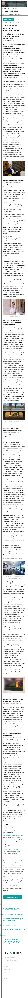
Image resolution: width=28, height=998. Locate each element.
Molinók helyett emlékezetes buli (14, 929)
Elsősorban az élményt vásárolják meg (13, 835)
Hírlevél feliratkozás (8, 974)
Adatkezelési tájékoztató (9, 968)
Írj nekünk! (6, 966)
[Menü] (3, 11)
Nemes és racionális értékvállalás (11, 849)
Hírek (5, 972)
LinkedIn (6, 980)
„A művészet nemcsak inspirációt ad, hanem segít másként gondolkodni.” (12, 941)
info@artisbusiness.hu (9, 962)
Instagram (6, 978)
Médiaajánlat (7, 969)
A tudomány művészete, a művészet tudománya (11, 909)
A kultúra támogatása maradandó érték (13, 828)
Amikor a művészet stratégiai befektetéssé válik (13, 919)
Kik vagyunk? (7, 965)
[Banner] (14, 3)
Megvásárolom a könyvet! (13, 897)
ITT (17, 807)
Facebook (6, 977)
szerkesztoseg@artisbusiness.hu (11, 959)
